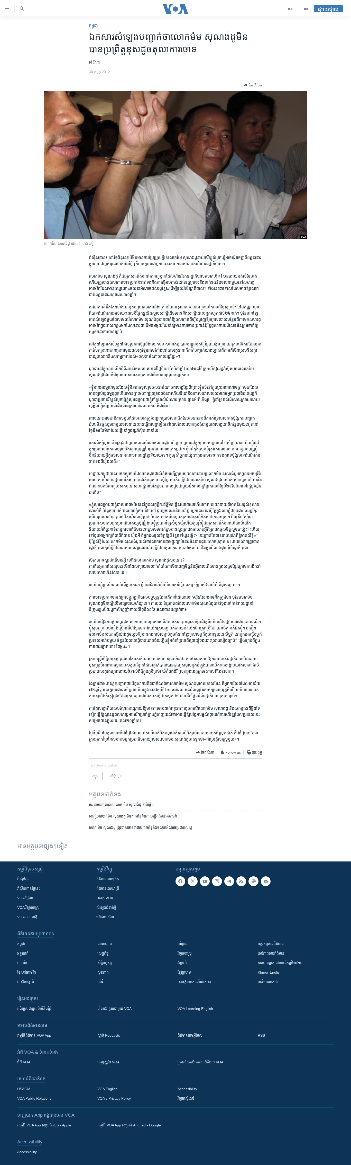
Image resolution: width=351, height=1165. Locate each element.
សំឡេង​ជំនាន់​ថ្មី (106, 907)
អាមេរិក (22, 963)
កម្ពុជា (93, 25)
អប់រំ (100, 982)
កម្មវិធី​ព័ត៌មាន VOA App (34, 1035)
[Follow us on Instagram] (217, 881)
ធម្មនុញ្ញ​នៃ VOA (108, 1062)
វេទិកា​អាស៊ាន (105, 917)
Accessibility (187, 1089)
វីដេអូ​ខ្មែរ (23, 879)
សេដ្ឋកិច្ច (103, 953)
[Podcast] (253, 881)
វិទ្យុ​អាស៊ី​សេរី (186, 1098)
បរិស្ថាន (183, 944)
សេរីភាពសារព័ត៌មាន (271, 953)
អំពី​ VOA (23, 1062)
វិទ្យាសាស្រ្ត (185, 953)
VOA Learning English (195, 1009)
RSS (261, 1035)
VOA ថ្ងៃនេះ (25, 898)
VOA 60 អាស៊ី (27, 917)
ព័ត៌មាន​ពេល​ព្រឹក (107, 879)
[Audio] (290, 9)
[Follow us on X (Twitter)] (192, 881)
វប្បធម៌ (182, 963)
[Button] (253, 85)
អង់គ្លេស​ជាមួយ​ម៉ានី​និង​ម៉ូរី (34, 1009)
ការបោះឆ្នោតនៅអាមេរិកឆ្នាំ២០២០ (280, 963)
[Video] (306, 9)
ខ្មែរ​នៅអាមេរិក (26, 972)
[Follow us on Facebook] (180, 881)
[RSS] (241, 881)
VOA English (107, 1089)
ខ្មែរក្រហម (184, 972)
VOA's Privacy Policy (114, 1098)
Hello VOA (104, 898)
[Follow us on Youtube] (205, 881)
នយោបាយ (104, 944)
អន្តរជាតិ (23, 953)
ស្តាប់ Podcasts (108, 1035)
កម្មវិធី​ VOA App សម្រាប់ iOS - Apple (44, 1125)
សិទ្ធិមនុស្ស (104, 963)
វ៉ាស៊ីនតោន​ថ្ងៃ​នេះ (28, 888)
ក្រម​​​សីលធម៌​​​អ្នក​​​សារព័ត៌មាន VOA (200, 1062)
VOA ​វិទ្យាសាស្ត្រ (28, 907)
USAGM (23, 1089)
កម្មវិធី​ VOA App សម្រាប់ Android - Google (129, 1125)
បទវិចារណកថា (268, 982)
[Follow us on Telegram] (229, 881)
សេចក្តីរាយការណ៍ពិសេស (194, 982)
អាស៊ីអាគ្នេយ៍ (25, 982)
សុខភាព (103, 972)
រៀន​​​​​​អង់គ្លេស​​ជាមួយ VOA (114, 1009)
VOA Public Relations (34, 1098)
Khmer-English (270, 972)
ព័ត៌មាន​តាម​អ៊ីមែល (190, 1035)
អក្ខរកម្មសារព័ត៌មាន (271, 944)
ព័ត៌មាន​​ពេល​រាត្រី (107, 888)
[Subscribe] (266, 881)
